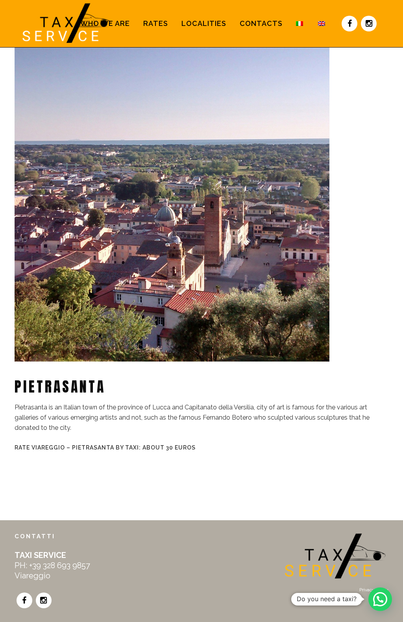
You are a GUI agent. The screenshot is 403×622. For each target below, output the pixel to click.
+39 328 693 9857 (59, 565)
